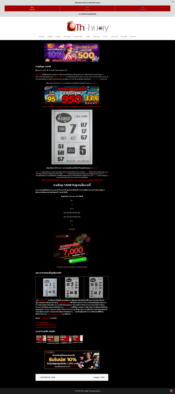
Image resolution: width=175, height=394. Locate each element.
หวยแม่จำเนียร (78, 36)
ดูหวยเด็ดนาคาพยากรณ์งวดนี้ (46, 327)
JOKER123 (52, 107)
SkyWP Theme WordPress (92, 391)
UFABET (44, 180)
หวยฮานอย (96, 36)
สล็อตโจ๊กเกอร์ (82, 107)
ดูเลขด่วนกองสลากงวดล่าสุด (46, 325)
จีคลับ (87, 180)
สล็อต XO (67, 107)
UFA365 (50, 180)
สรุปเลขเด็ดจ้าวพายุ (43, 322)
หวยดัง (88, 36)
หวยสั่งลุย (39, 74)
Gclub (82, 180)
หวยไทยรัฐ (67, 36)
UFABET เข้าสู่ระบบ (60, 180)
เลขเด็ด (39, 172)
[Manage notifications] (171, 390)
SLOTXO (45, 107)
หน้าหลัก (41, 36)
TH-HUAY (52, 70)
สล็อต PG (99, 107)
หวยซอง (58, 36)
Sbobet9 (99, 180)
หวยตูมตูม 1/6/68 (99, 377)
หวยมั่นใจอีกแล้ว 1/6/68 (46, 377)
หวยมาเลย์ (114, 36)
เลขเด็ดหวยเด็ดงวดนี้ (59, 77)
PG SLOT (60, 107)
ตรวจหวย (133, 36)
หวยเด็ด (49, 36)
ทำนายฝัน (124, 36)
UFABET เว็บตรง (73, 180)
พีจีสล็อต (74, 107)
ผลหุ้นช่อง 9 (105, 173)
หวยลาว (105, 36)
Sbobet (92, 180)
